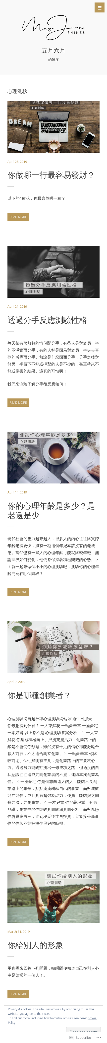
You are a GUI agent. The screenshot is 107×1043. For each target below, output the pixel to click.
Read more (54, 127)
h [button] (99, 7)
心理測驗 (48, 140)
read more (17, 217)
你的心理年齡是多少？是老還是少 (51, 510)
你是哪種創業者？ (39, 695)
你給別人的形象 (35, 945)
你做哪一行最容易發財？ (51, 175)
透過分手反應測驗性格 (47, 320)
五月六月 (53, 50)
